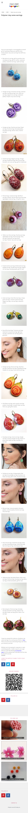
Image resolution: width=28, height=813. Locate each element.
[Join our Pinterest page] (13, 664)
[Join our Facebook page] (3, 664)
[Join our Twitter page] (8, 664)
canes (7, 12)
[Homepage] (14, 5)
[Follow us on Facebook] (8, 795)
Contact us (14, 802)
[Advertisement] (14, 34)
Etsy (24, 640)
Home (3, 12)
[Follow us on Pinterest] (3, 795)
